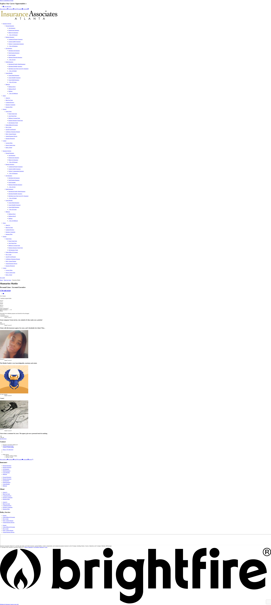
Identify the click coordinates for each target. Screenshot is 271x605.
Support (4, 109)
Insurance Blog (9, 107)
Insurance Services (7, 23)
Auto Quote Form (12, 116)
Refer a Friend (9, 147)
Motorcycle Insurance (13, 32)
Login (46, 547)
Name (1, 300)
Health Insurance (9, 62)
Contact (4, 140)
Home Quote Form (12, 113)
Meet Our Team (9, 100)
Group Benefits (9, 73)
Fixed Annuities (12, 55)
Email (1, 303)
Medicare (8, 84)
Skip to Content (3, 0)
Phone (1, 305)
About (4, 95)
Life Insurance (9, 48)
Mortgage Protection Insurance (15, 57)
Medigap (10, 91)
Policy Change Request (11, 134)
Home (1, 280)
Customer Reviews (10, 102)
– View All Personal (12, 34)
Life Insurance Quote (13, 122)
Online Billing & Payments (12, 125)
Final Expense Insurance (13, 53)
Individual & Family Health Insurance (16, 64)
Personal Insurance (10, 25)
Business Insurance (10, 37)
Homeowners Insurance (13, 30)
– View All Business (13, 46)
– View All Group (12, 82)
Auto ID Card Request (11, 129)
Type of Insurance (4, 308)
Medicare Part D (12, 89)
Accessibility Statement (38, 547)
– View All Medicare (13, 93)
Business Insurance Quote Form (15, 120)
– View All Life (11, 59)
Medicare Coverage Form (14, 118)
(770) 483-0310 (5, 291)
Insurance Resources (10, 138)
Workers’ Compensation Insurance (16, 43)
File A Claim (8, 127)
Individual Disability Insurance (15, 66)
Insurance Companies (10, 104)
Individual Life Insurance (14, 50)
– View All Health (12, 71)
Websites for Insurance (9, 604)
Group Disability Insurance (14, 77)
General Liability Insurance (14, 41)
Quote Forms (9, 111)
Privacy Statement (29, 547)
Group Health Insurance (13, 80)
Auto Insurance (11, 28)
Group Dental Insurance (13, 75)
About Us (8, 98)
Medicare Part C (12, 86)
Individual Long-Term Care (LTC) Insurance (18, 68)
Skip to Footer (10, 0)
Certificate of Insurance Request (13, 131)
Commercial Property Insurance (15, 39)
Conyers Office (9, 143)
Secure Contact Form (10, 145)
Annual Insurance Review (11, 136)
